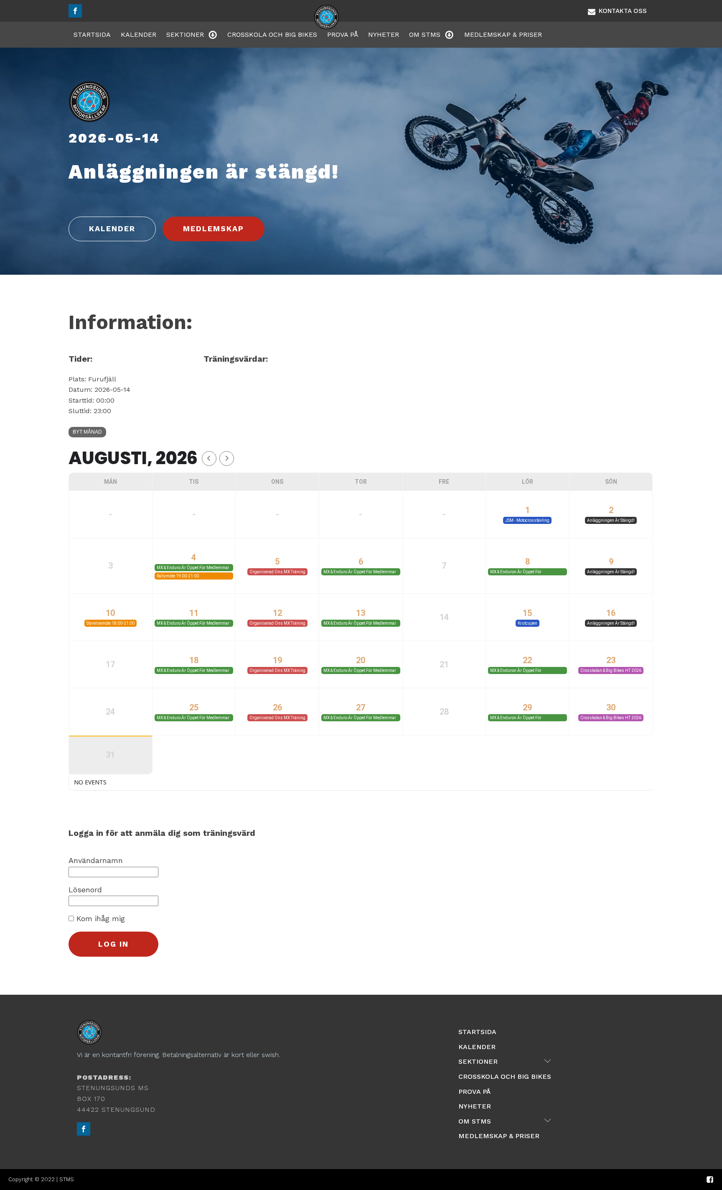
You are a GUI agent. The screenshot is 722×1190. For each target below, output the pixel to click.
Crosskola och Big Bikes (272, 34)
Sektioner (185, 34)
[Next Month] (226, 458)
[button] (617, 11)
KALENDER (112, 228)
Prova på (342, 34)
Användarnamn (96, 860)
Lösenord (85, 889)
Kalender (138, 34)
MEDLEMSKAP (213, 228)
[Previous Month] (209, 458)
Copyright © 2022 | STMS (41, 1179)
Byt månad (87, 432)
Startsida (92, 34)
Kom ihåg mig (99, 918)
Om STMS (424, 34)
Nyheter (383, 34)
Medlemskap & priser (503, 34)
